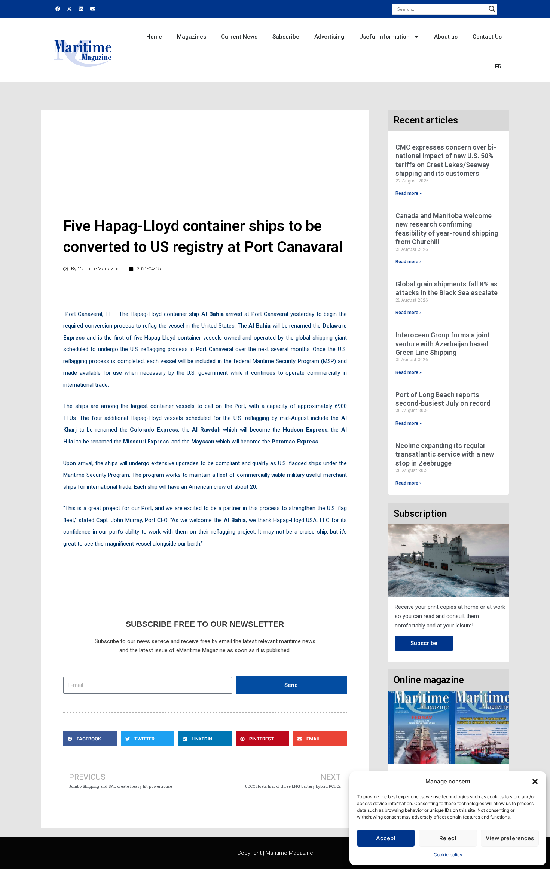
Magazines (191, 36)
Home (154, 36)
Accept (386, 838)
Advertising (329, 36)
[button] (535, 781)
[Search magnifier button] (492, 9)
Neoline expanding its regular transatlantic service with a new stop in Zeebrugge (444, 454)
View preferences (510, 838)
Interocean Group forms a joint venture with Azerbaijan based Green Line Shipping (442, 343)
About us (446, 36)
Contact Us (487, 36)
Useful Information (384, 36)
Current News (239, 36)
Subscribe (285, 36)
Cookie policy (448, 854)
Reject (448, 838)
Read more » (408, 193)
